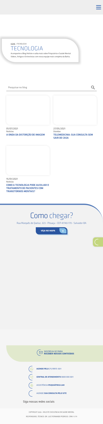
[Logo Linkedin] (65, 401)
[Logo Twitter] (61, 401)
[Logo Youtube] (70, 401)
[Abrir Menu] (98, 7)
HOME (13, 44)
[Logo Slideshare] (74, 401)
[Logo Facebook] (57, 401)
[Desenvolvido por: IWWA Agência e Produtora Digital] (51, 420)
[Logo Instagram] (78, 401)
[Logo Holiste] (14, 7)
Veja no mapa (48, 230)
